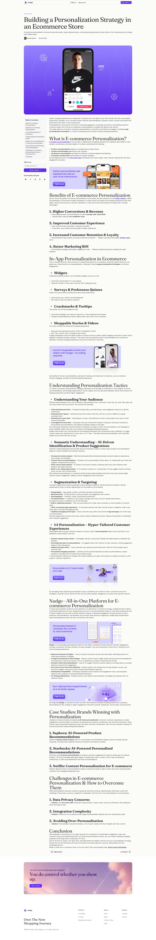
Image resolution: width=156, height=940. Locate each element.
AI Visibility (81, 914)
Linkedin (124, 914)
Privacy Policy (108, 920)
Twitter (124, 917)
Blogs (106, 917)
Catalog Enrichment (85, 920)
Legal (105, 923)
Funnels (80, 917)
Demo (106, 914)
